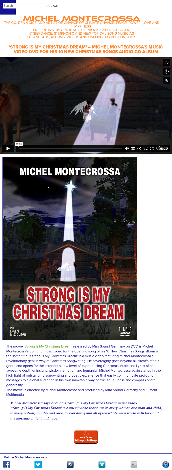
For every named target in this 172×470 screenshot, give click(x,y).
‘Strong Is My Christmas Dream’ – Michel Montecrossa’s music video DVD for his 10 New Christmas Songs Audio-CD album (86, 49)
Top (163, 453)
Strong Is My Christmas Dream (48, 346)
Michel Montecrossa (81, 17)
